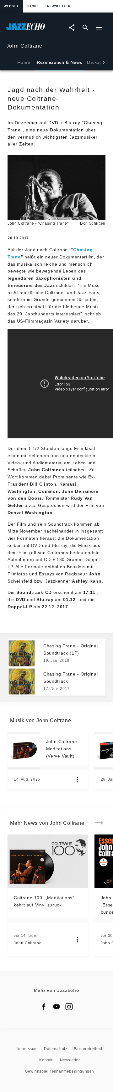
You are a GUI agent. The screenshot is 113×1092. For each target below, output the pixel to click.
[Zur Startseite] (31, 29)
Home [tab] (23, 62)
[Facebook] (44, 1006)
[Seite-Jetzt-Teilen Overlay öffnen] (71, 27)
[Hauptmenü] (99, 27)
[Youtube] (56, 1006)
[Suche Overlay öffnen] (85, 27)
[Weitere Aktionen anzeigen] (77, 779)
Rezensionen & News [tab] (59, 62)
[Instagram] (69, 1006)
